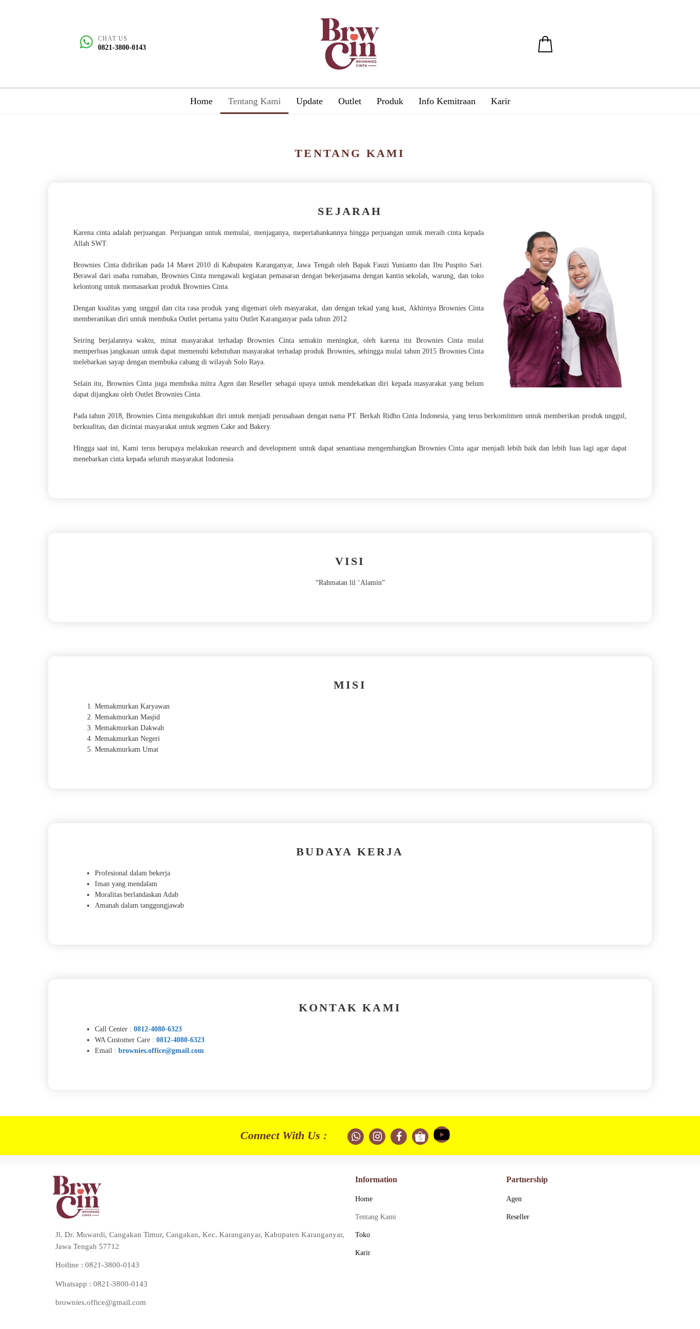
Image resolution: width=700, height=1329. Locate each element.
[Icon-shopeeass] (420, 1136)
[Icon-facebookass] (398, 1136)
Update (309, 101)
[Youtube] (442, 1134)
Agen (514, 1199)
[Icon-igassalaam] (377, 1136)
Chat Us (113, 38)
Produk (390, 101)
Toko (362, 1235)
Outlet (349, 101)
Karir (500, 101)
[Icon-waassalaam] (355, 1136)
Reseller (517, 1217)
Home (201, 101)
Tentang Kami (254, 101)
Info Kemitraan (447, 101)
